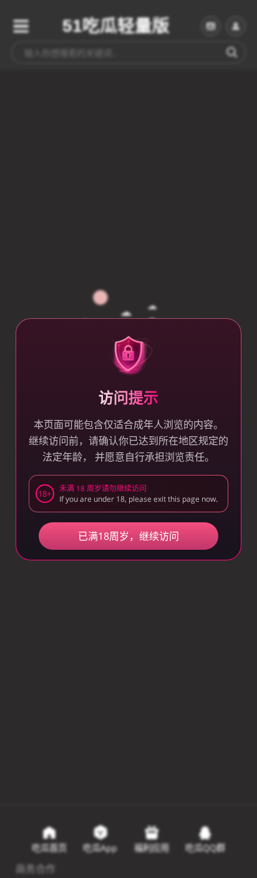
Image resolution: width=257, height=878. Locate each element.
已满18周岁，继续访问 (128, 536)
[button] (129, 493)
